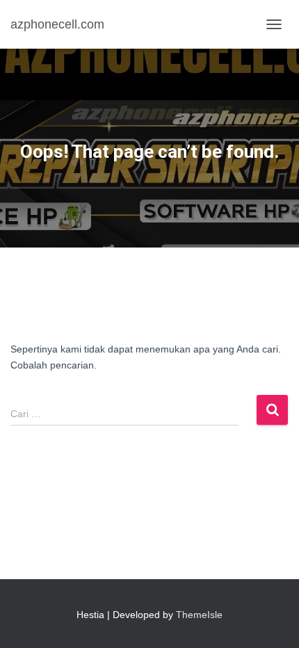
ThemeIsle (199, 614)
